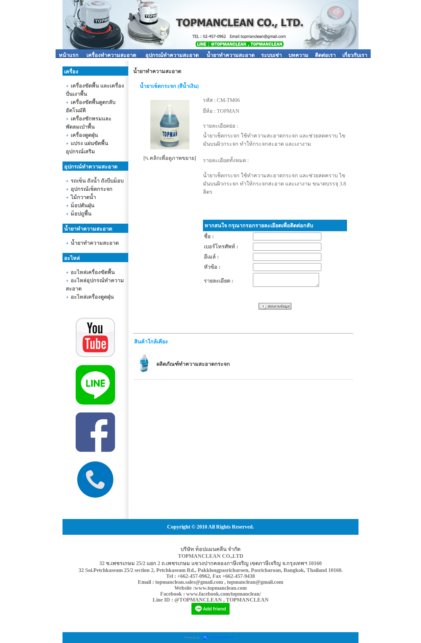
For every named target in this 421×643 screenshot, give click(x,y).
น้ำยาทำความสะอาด (231, 55)
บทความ (298, 55)
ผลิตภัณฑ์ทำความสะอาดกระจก (193, 364)
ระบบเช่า (271, 55)
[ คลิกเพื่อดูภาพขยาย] (169, 158)
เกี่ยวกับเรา (354, 55)
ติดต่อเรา (325, 55)
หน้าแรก (69, 55)
